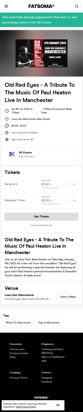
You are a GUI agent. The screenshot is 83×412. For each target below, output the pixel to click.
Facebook (47, 381)
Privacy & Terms (18, 377)
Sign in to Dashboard (53, 356)
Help (44, 360)
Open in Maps (68, 296)
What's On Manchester (18, 322)
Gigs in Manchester (49, 322)
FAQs (13, 357)
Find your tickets (19, 353)
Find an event (17, 349)
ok (58, 405)
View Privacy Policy (26, 407)
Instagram (47, 377)
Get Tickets (41, 216)
